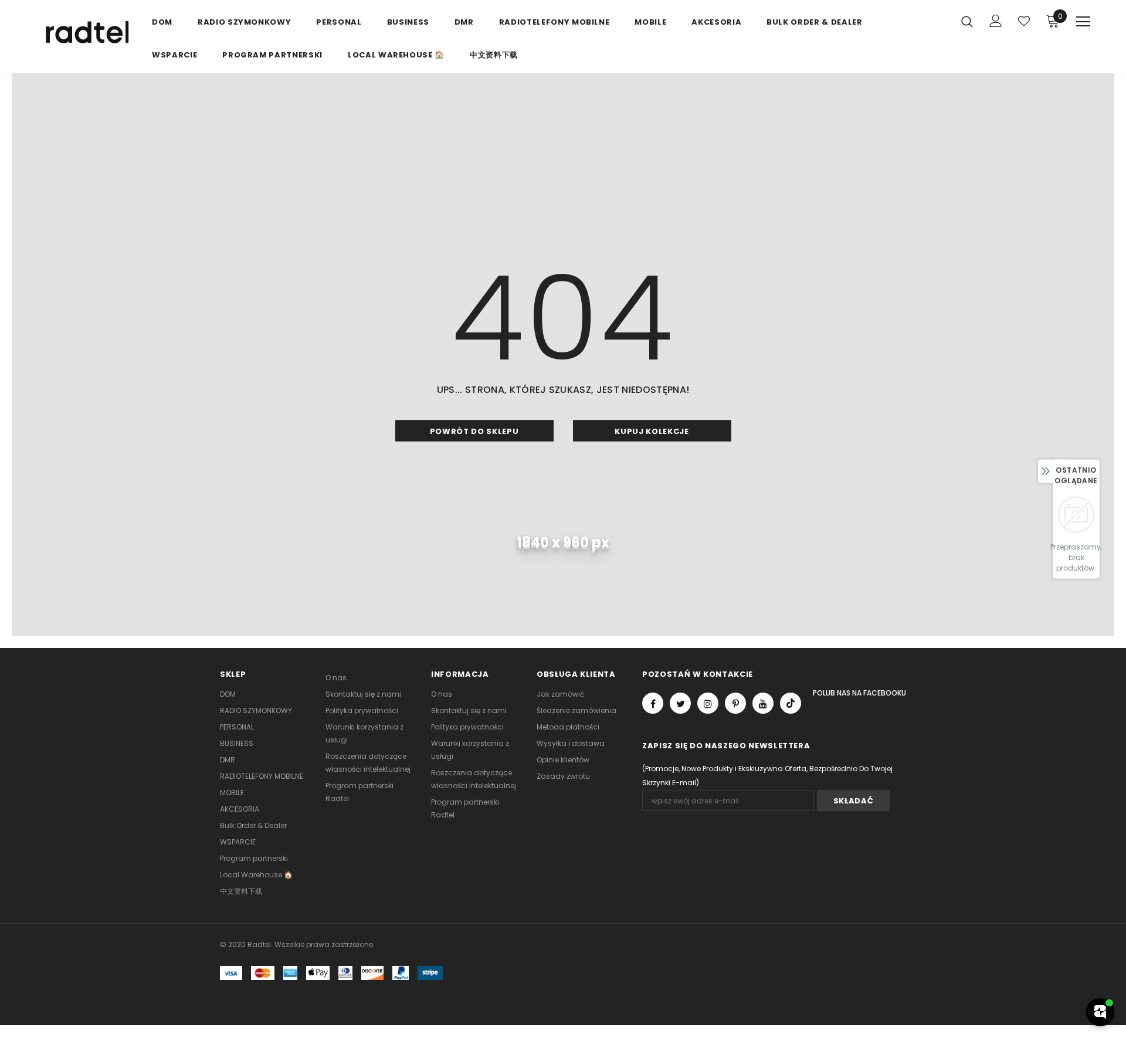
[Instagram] (707, 703)
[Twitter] (680, 703)
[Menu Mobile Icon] (1083, 22)
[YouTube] (763, 703)
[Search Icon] (967, 21)
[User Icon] (995, 21)
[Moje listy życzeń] (1024, 21)
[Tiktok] (790, 703)
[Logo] (85, 33)
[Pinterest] (735, 703)
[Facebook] (652, 703)
